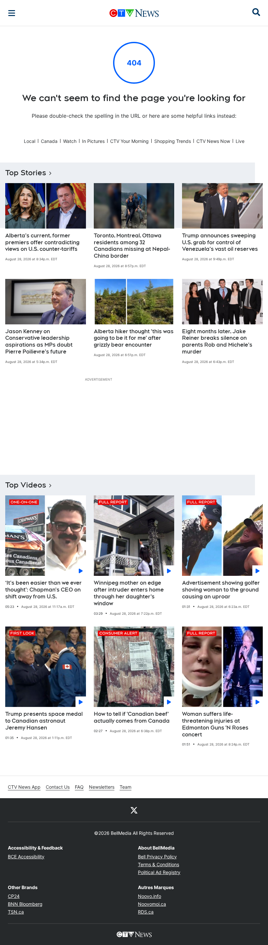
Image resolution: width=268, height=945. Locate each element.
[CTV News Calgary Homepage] (134, 13)
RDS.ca (146, 912)
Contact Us (58, 787)
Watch (69, 141)
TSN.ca (16, 912)
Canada (49, 141)
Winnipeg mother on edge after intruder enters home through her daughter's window (129, 593)
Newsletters (101, 787)
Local (29, 141)
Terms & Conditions (158, 864)
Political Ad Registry (159, 872)
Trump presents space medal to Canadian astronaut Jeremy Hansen (44, 721)
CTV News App (24, 787)
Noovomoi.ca (152, 904)
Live (240, 141)
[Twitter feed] (134, 810)
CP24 (14, 896)
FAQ (79, 787)
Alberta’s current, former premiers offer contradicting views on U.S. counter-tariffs (42, 242)
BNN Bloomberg (25, 904)
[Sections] (11, 13)
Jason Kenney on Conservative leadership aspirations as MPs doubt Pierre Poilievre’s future (39, 341)
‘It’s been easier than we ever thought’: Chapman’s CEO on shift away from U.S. (43, 590)
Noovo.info (149, 896)
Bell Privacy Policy (157, 856)
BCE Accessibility (26, 856)
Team (125, 787)
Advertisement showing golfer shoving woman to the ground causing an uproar (221, 590)
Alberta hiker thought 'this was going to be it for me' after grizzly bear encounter (134, 338)
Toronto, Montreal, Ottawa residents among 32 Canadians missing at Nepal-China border (132, 245)
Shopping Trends (172, 141)
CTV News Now (213, 141)
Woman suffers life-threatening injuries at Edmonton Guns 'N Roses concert (215, 724)
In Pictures (93, 141)
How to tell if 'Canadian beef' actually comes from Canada (132, 717)
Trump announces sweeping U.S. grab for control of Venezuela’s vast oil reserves (220, 242)
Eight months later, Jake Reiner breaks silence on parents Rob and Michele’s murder (217, 341)
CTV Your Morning (129, 141)
